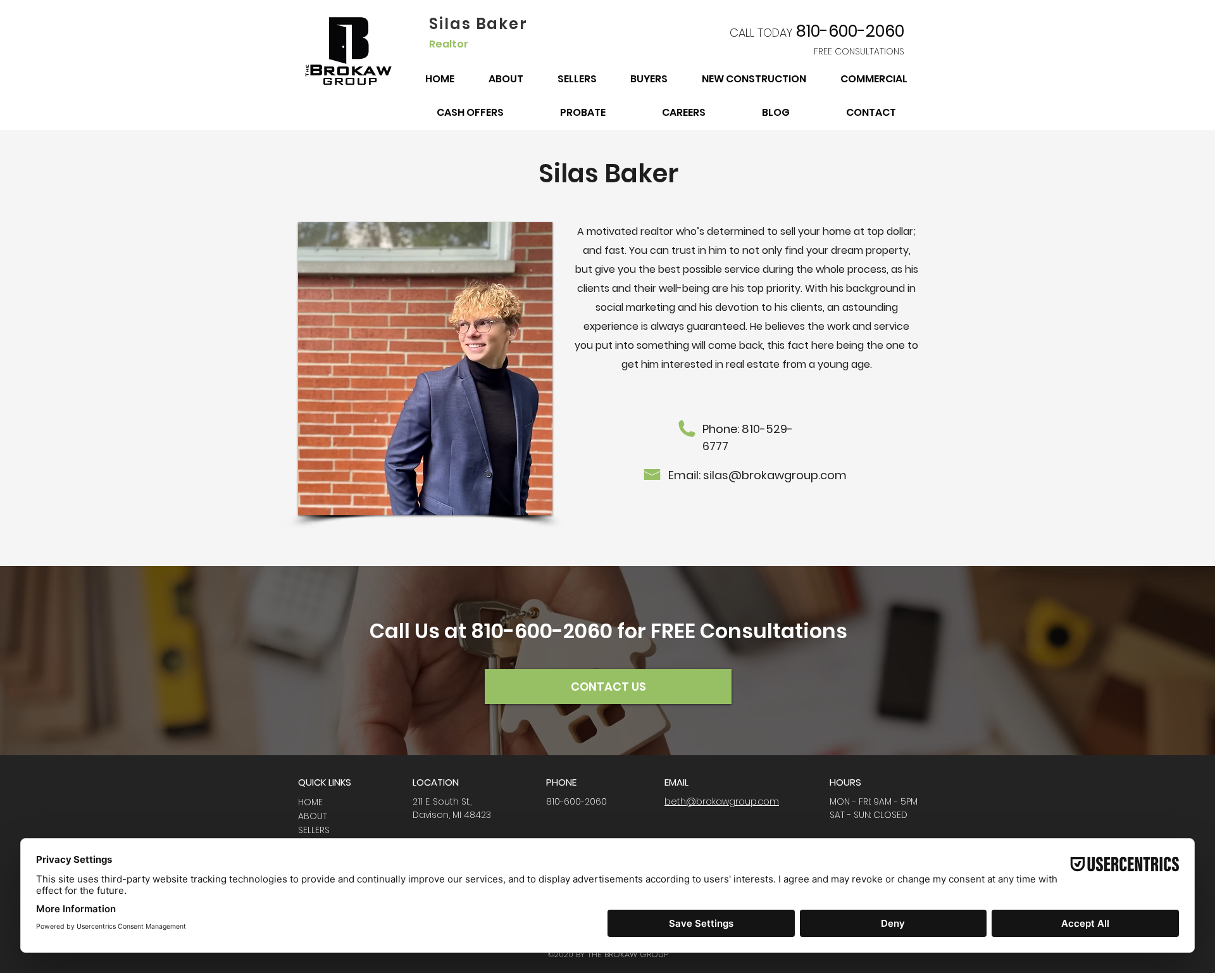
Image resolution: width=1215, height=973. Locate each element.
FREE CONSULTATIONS (859, 51)
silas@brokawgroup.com (775, 475)
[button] (425, 368)
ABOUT (312, 816)
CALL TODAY (761, 33)
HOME (310, 802)
